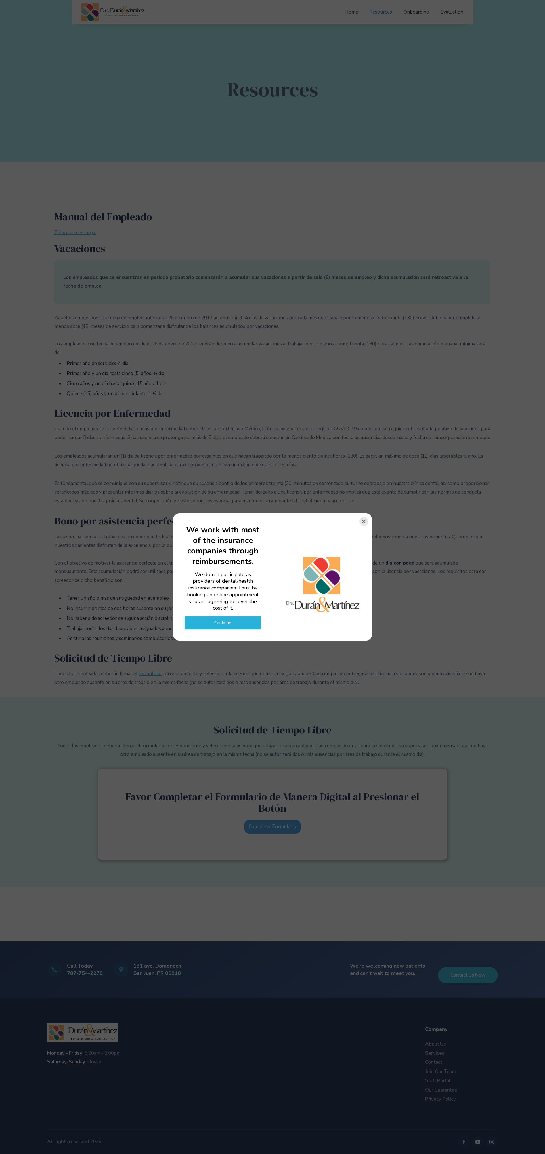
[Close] (363, 521)
